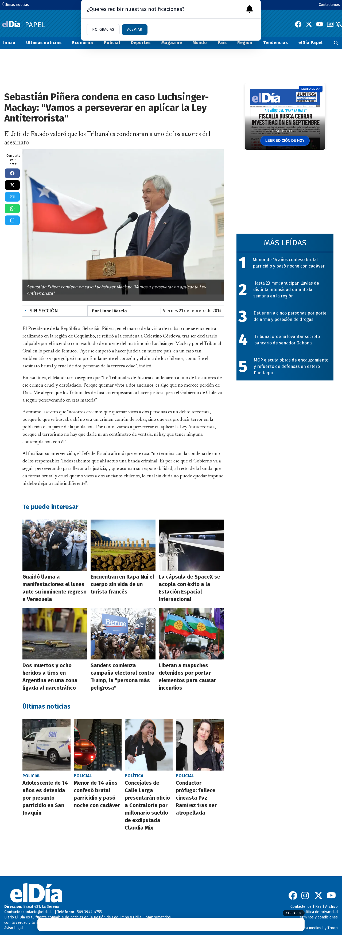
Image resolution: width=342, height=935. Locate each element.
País (222, 42)
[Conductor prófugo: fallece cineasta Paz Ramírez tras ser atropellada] (200, 745)
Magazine (171, 42)
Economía (82, 42)
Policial (112, 42)
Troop (333, 928)
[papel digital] (330, 24)
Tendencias (275, 42)
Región (244, 42)
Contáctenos (329, 4)
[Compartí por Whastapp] (12, 208)
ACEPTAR (134, 29)
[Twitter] (309, 24)
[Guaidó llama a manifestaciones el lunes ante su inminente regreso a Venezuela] (54, 545)
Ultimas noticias (43, 42)
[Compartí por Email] (12, 197)
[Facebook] (298, 24)
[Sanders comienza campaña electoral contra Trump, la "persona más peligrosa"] (123, 633)
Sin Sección (41, 311)
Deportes (140, 42)
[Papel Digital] (23, 24)
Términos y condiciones (318, 917)
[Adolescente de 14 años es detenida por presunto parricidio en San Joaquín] (46, 745)
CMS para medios (306, 928)
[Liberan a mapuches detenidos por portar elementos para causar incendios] (191, 633)
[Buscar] (336, 43)
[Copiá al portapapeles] (12, 220)
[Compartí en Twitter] (12, 185)
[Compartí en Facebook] (12, 173)
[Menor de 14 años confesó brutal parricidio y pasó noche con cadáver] (98, 745)
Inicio (9, 42)
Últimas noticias (15, 4)
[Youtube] (319, 24)
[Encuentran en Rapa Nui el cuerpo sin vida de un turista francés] (123, 545)
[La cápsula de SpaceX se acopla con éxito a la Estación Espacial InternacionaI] (191, 545)
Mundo (200, 42)
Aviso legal (13, 928)
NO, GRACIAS (103, 29)
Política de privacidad (319, 912)
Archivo (331, 906)
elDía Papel (310, 42)
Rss (318, 906)
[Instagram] (305, 895)
